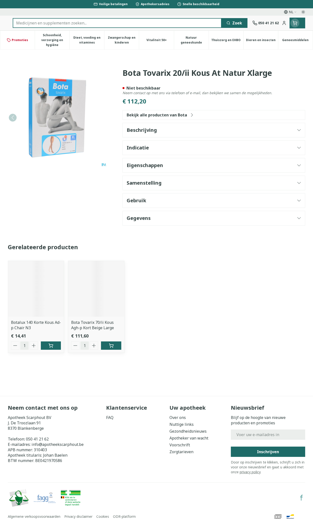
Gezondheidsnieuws (188, 431)
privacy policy (250, 472)
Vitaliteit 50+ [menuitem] (160, 41)
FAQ (109, 417)
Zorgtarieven (181, 451)
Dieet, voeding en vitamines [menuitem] (88, 40)
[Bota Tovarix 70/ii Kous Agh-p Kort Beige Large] (96, 289)
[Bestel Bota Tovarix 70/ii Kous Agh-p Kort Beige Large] (111, 345)
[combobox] (117, 23)
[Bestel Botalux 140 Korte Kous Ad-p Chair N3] (51, 345)
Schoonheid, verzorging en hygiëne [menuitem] (55, 40)
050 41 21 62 (37, 439)
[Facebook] (301, 497)
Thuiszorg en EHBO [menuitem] (227, 41)
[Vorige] (13, 118)
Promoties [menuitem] (20, 40)
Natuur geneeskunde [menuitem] (195, 40)
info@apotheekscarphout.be (58, 444)
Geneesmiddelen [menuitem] (297, 41)
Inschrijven (268, 451)
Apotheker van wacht (188, 438)
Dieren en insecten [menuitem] (262, 41)
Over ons (177, 417)
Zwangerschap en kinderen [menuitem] (123, 40)
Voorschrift (179, 445)
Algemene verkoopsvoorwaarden (34, 516)
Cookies (102, 516)
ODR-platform (124, 516)
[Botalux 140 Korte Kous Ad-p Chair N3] (36, 289)
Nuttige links (181, 424)
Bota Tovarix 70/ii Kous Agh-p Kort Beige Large (92, 325)
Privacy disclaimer (78, 516)
